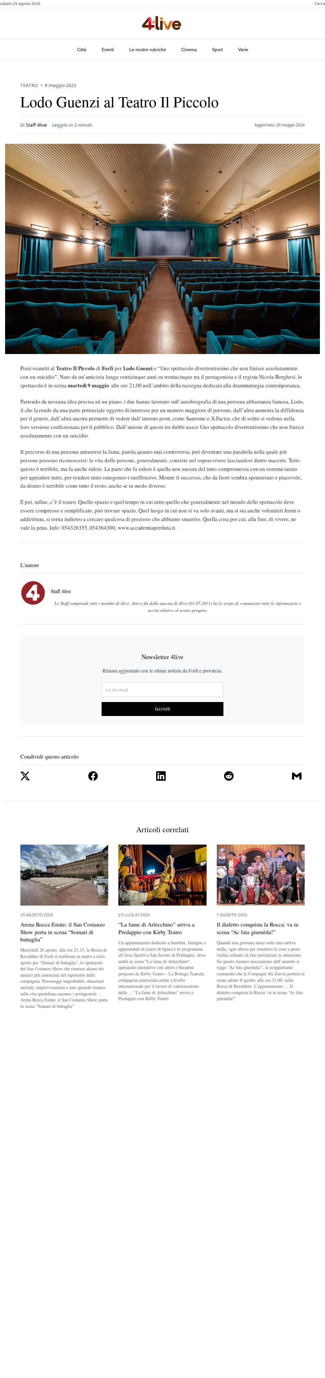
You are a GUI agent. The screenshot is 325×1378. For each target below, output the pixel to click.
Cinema (189, 49)
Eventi (108, 49)
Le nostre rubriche (147, 49)
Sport (217, 49)
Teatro (29, 85)
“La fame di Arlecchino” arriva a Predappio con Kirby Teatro (156, 928)
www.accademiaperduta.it (146, 527)
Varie (243, 49)
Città (81, 49)
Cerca (320, 3)
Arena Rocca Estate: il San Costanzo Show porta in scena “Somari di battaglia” (62, 932)
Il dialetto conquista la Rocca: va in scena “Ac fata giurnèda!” (257, 928)
